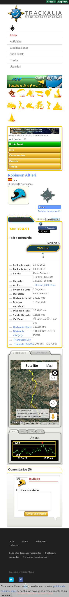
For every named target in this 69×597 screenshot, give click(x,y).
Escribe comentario (27, 490)
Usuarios (15, 66)
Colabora (13, 545)
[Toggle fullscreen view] (53, 376)
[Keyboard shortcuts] (22, 423)
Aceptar (6, 595)
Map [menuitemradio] (49, 366)
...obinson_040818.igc (44, 285)
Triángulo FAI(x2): (23, 343)
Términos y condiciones (35, 557)
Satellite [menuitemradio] (32, 366)
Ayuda (25, 541)
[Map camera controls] (53, 403)
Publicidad (41, 541)
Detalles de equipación (49, 211)
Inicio (13, 35)
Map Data (30, 423)
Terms (55, 423)
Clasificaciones (19, 47)
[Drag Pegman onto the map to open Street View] (53, 416)
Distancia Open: (22, 327)
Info (11, 149)
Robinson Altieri (22, 175)
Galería (13, 161)
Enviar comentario (36, 514)
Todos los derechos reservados (25, 552)
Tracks (14, 60)
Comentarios (17, 155)
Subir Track (17, 54)
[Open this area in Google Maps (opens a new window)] (17, 422)
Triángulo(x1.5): (22, 339)
